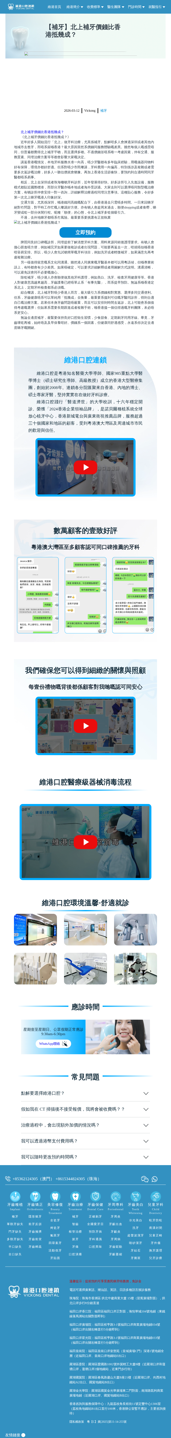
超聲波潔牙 (135, 1235)
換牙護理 (155, 1250)
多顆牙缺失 (15, 1239)
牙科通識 (95, 1239)
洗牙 (135, 1227)
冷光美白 (135, 1220)
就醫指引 (155, 7)
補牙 (103, 110)
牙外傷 (156, 1243)
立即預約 (85, 232)
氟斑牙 (55, 1235)
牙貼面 (55, 1258)
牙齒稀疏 (35, 1246)
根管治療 (75, 1231)
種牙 (15, 1216)
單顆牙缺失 (15, 1224)
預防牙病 (95, 1231)
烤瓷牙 (55, 1227)
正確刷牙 (95, 1216)
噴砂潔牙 (135, 1243)
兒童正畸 (155, 1235)
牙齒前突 (35, 1239)
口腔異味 (95, 1246)
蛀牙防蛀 (155, 1220)
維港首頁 (54, 7)
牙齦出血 (115, 1224)
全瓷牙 (55, 1220)
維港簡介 (73, 7)
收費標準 (93, 7)
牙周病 (116, 1239)
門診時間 (134, 7)
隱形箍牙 (35, 1216)
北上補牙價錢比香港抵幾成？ (42, 132)
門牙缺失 (15, 1231)
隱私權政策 (76, 1421)
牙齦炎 (116, 1231)
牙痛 (75, 1246)
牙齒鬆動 (115, 1246)
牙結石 (136, 1250)
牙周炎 (116, 1216)
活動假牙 (55, 1250)
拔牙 (75, 1239)
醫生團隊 (114, 7)
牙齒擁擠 (35, 1231)
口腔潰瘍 (75, 1254)
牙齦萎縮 (115, 1254)
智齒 (75, 1224)
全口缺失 (15, 1254)
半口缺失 (15, 1246)
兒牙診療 (155, 1258)
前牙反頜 (35, 1224)
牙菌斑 (136, 1258)
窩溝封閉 (155, 1227)
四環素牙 (55, 1243)
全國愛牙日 (95, 1224)
